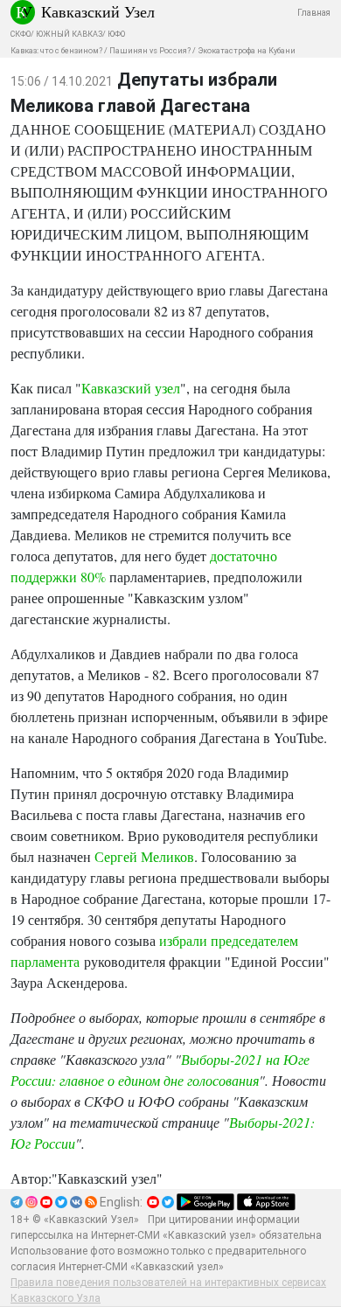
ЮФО (116, 34)
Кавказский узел (130, 388)
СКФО (20, 34)
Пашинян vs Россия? (150, 50)
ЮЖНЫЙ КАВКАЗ (69, 34)
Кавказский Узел (98, 11)
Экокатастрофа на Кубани (247, 50)
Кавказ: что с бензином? (56, 50)
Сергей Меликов (144, 856)
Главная (314, 12)
